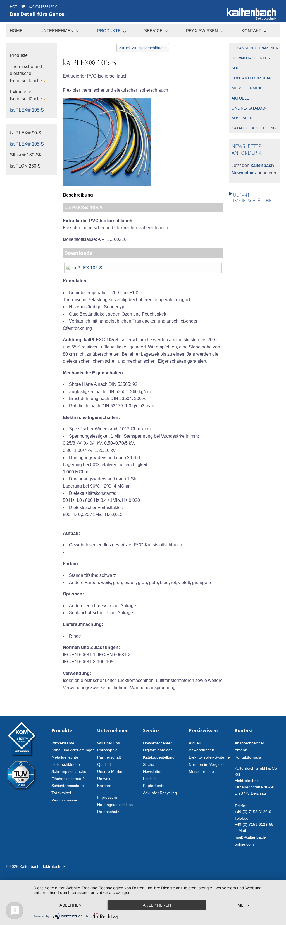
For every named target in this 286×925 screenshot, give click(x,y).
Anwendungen (201, 750)
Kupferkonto (154, 785)
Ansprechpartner (249, 743)
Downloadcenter (251, 58)
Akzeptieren (157, 905)
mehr (243, 905)
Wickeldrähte (62, 743)
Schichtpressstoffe (67, 785)
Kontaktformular (252, 78)
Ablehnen (70, 905)
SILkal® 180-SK (26, 154)
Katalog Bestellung (254, 128)
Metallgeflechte (64, 757)
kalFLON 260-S (25, 166)
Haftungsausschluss (115, 804)
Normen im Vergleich (207, 764)
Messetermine (247, 88)
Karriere (104, 785)
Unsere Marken (111, 771)
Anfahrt (241, 750)
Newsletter (152, 771)
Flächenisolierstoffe (68, 778)
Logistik (149, 778)
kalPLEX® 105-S (27, 144)
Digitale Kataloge (158, 750)
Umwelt (103, 778)
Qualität (104, 764)
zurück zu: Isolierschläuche (143, 47)
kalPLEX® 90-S (25, 132)
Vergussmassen (65, 800)
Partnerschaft (109, 757)
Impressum (107, 797)
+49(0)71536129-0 (42, 7)
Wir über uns (108, 743)
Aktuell (240, 98)
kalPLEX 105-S (87, 267)
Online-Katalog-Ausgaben (249, 113)
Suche (238, 68)
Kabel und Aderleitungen (73, 750)
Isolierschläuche (65, 764)
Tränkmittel (61, 793)
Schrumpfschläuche (68, 771)
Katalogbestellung (159, 757)
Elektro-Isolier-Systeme (209, 757)
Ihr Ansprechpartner (255, 48)
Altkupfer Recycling (160, 793)
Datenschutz (108, 811)
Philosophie (107, 750)
